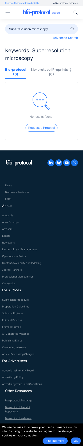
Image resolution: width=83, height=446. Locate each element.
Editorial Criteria (11, 326)
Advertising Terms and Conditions (22, 384)
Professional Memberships (17, 276)
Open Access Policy (14, 256)
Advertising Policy (13, 377)
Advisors (7, 229)
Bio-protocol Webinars (18, 418)
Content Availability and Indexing (21, 263)
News (8, 185)
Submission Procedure (15, 299)
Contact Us (9, 283)
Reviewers (8, 242)
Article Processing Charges (18, 354)
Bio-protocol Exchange (18, 400)
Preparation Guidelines (15, 306)
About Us (7, 215)
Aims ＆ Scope (10, 222)
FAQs (8, 199)
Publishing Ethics (12, 340)
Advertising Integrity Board (18, 370)
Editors (6, 235)
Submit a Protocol (12, 313)
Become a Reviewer (17, 192)
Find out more (55, 440)
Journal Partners (12, 269)
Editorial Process (12, 320)
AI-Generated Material (15, 333)
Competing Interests (14, 347)
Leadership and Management (19, 249)
